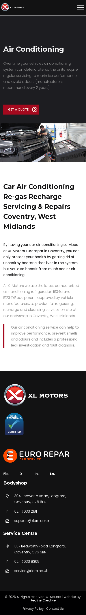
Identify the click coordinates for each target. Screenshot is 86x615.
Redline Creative (43, 600)
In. (37, 473)
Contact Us (55, 608)
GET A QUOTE (18, 109)
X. (21, 473)
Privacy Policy (33, 608)
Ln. (52, 473)
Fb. (6, 473)
